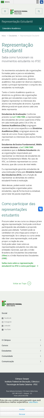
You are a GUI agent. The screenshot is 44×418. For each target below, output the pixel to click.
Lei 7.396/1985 (18, 117)
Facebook (7, 318)
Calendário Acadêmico (11, 28)
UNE (4, 258)
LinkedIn (7, 326)
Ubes (4, 255)
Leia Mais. (33, 402)
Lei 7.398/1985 (26, 147)
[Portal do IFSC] (19, 12)
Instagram (7, 322)
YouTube (7, 329)
